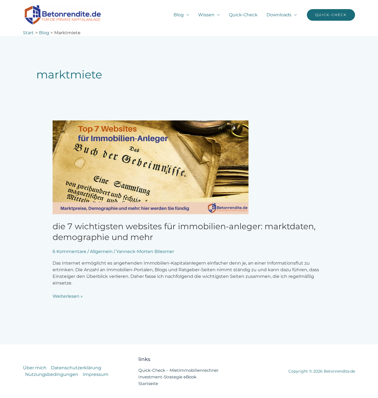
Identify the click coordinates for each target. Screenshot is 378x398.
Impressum (95, 374)
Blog (179, 14)
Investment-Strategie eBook (167, 376)
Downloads (278, 14)
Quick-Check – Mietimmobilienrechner (178, 370)
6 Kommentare (69, 251)
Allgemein (101, 251)
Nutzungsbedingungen (51, 374)
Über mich (34, 367)
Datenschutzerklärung (76, 367)
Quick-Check (243, 14)
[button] (331, 15)
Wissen (206, 14)
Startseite (148, 383)
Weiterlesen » (68, 296)
